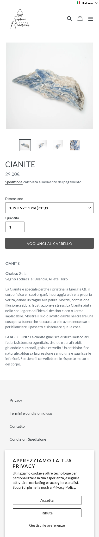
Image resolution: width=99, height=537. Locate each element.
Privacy (16, 400)
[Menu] (90, 17)
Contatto (17, 426)
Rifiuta (47, 513)
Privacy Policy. (64, 487)
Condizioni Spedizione (28, 439)
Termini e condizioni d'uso (31, 413)
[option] (25, 145)
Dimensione (14, 199)
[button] (87, 3)
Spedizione (14, 182)
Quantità (12, 218)
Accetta (47, 500)
